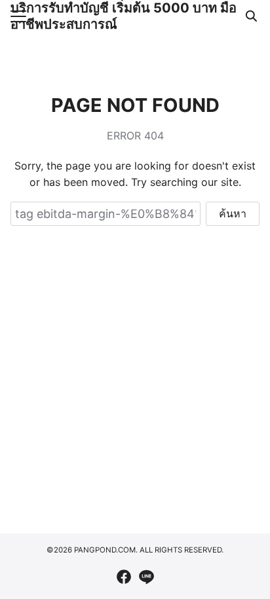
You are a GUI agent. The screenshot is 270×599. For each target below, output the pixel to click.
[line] (146, 576)
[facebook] (123, 576)
